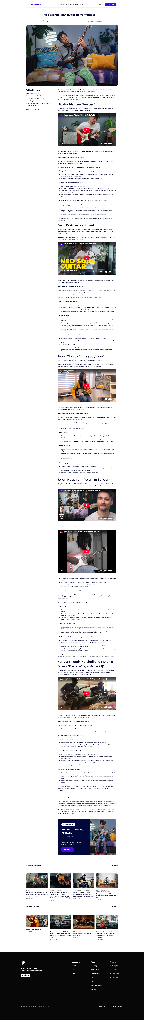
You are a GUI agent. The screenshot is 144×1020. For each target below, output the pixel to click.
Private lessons (79, 4)
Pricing (93, 977)
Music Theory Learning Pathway (84, 656)
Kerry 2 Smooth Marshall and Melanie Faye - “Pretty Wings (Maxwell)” (39, 104)
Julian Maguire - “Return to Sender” (36, 101)
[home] (36, 4)
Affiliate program (96, 985)
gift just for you (69, 218)
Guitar (62, 4)
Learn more (67, 849)
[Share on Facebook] (43, 21)
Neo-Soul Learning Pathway (86, 788)
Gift (92, 981)
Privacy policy (102, 1006)
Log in (101, 4)
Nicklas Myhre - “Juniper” (33, 93)
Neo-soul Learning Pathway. (106, 656)
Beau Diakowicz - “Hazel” (33, 96)
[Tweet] (48, 21)
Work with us (95, 970)
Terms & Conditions (116, 1006)
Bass (67, 4)
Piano (72, 4)
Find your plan (111, 4)
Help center (94, 973)
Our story (94, 966)
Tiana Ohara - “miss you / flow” (35, 98)
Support (93, 989)
